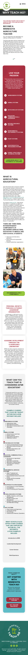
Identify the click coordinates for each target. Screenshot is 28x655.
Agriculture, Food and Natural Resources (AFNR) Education (13, 198)
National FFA (13, 202)
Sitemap (4, 650)
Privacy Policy (21, 650)
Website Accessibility (12, 650)
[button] (11, 646)
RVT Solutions (18, 651)
